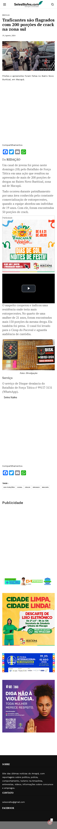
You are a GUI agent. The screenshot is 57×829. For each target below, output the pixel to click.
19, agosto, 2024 (8, 35)
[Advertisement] (28, 112)
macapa (45, 487)
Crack (27, 487)
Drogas (36, 487)
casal (19, 487)
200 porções (9, 487)
